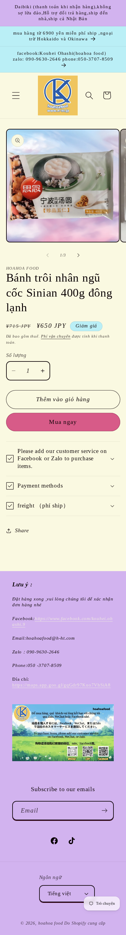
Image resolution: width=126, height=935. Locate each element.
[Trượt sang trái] (47, 255)
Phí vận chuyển (56, 336)
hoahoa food (50, 923)
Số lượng (16, 355)
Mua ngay (63, 422)
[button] (15, 95)
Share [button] (22, 530)
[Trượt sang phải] (78, 255)
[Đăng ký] (104, 810)
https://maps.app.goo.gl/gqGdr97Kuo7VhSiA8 (61, 685)
